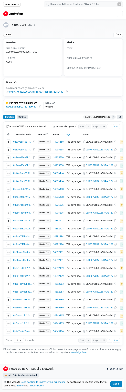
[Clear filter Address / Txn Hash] (113, 117)
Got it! (116, 383)
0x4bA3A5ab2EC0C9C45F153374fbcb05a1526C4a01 (36, 91)
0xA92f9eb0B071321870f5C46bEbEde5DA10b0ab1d (21, 106)
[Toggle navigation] (120, 14)
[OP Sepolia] (13, 13)
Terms (20, 385)
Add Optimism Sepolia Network (22, 375)
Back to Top (116, 368)
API (119, 34)
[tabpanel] (63, 233)
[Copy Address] (66, 92)
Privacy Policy (36, 385)
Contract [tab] (22, 117)
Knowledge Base (78, 352)
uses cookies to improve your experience (43, 382)
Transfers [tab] (9, 117)
